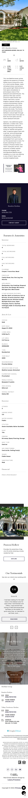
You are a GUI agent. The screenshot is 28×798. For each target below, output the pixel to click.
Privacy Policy (20, 788)
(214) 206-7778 (7, 212)
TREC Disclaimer (22, 739)
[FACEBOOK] (7, 769)
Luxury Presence (14, 780)
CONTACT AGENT (14, 222)
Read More (14, 619)
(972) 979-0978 (9, 716)
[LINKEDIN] (16, 769)
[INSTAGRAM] (12, 769)
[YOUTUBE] (20, 769)
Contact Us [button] (14, 675)
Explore (14, 558)
